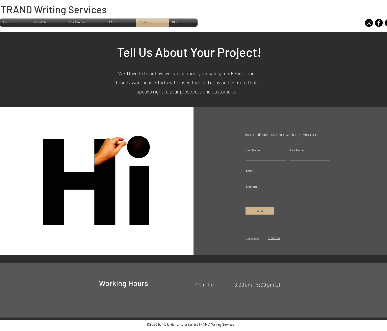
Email (249, 170)
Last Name (297, 150)
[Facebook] (379, 23)
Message (251, 186)
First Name (253, 150)
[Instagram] (369, 23)
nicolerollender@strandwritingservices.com (283, 134)
